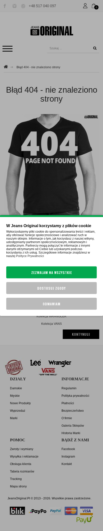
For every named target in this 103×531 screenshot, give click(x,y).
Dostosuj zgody (51, 288)
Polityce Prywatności (30, 256)
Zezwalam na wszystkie (51, 272)
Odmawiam (51, 303)
